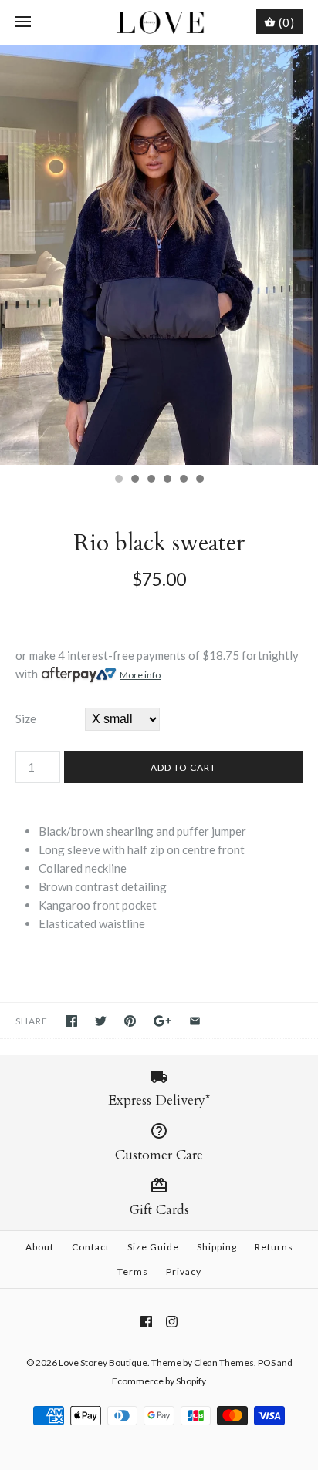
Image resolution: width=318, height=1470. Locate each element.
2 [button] (134, 480)
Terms (132, 1271)
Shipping (217, 1247)
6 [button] (199, 480)
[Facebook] (146, 1321)
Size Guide (153, 1247)
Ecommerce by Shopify (159, 1381)
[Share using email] (195, 1021)
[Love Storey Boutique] (159, 22)
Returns (274, 1247)
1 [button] (118, 480)
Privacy (183, 1271)
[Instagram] (172, 1321)
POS (267, 1362)
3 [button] (150, 480)
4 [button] (166, 480)
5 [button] (183, 480)
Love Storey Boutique (103, 1362)
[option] (159, 255)
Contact (91, 1247)
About (39, 1247)
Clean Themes (224, 1362)
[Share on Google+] (162, 1021)
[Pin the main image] (130, 1021)
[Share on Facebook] (71, 1021)
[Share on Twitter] (101, 1021)
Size (25, 718)
